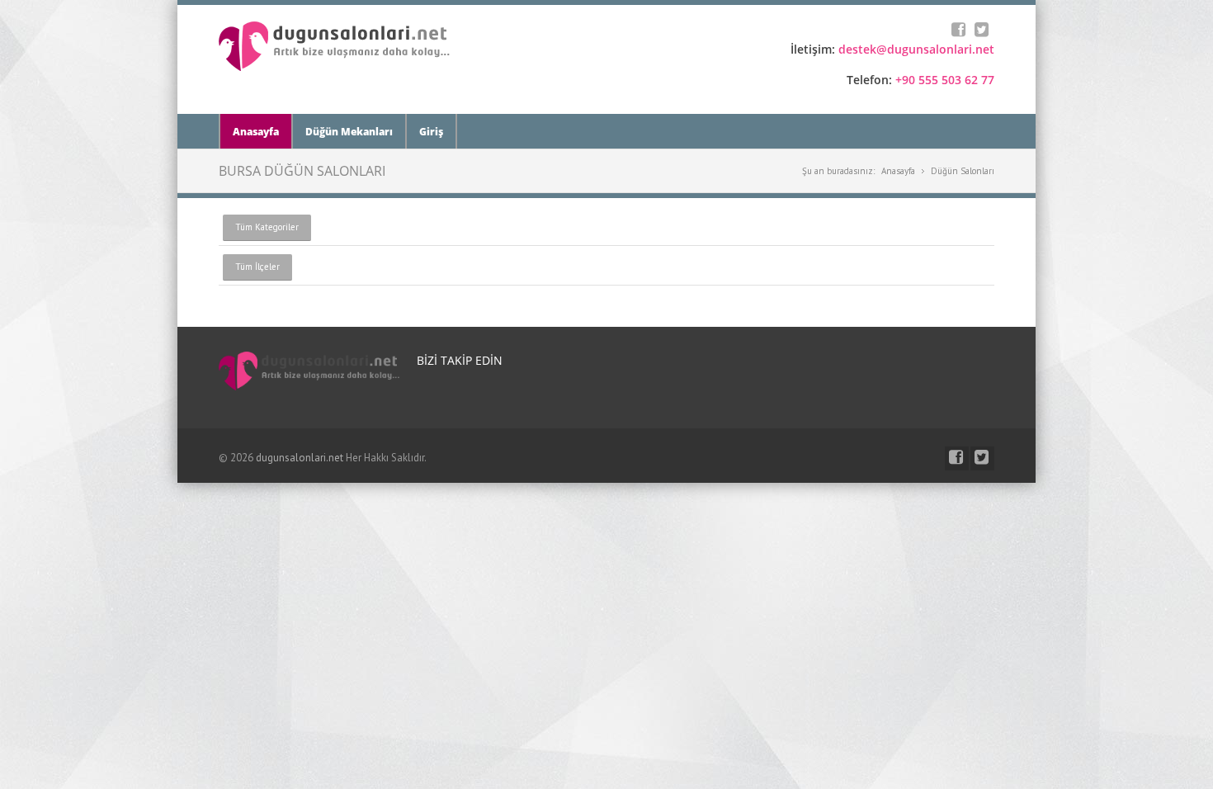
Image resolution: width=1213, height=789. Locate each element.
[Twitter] (983, 31)
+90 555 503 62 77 (944, 79)
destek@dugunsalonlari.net (916, 49)
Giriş (431, 132)
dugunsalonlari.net (299, 458)
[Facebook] (960, 31)
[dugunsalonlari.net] (335, 67)
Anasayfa (256, 132)
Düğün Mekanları (349, 132)
